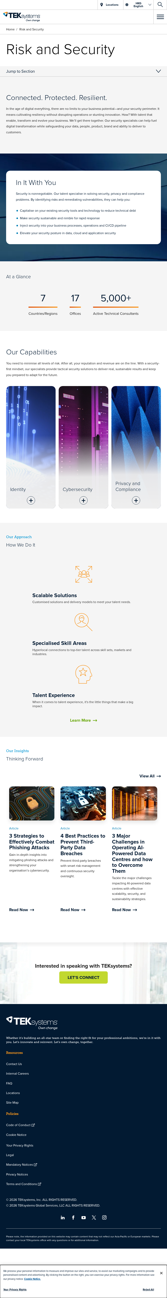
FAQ (9, 1083)
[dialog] (83, 1281)
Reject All (148, 1289)
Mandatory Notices (19, 1164)
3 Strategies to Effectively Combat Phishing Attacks (31, 841)
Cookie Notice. (32, 1279)
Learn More (80, 720)
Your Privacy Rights (19, 1145)
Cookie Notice (16, 1134)
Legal (10, 1155)
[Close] (161, 1273)
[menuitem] (83, 1064)
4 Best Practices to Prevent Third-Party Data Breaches (82, 844)
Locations (13, 1093)
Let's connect (83, 977)
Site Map (12, 1102)
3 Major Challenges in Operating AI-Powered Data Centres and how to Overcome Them (132, 853)
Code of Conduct (18, 1125)
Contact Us (14, 1064)
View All (147, 776)
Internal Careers (17, 1073)
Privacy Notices (17, 1174)
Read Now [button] (18, 910)
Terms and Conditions (21, 1184)
